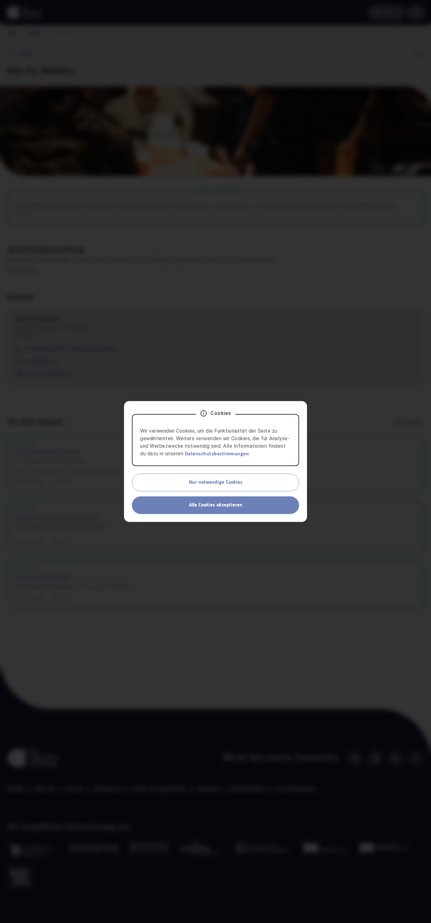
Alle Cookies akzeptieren (215, 505)
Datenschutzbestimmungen (217, 454)
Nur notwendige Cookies (215, 482)
